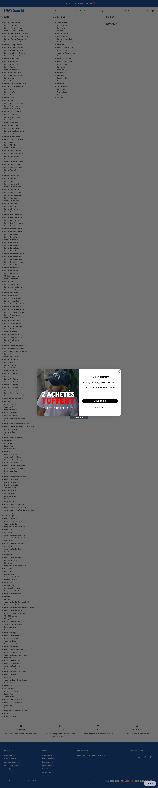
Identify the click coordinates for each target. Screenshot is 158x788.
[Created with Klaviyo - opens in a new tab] (79, 417)
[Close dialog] (118, 371)
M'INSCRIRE (100, 401)
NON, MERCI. (100, 407)
